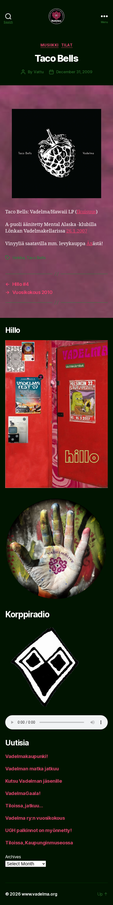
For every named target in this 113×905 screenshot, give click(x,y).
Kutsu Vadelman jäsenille (33, 781)
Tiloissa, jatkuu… (24, 805)
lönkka (18, 257)
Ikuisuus (86, 212)
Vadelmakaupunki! (26, 756)
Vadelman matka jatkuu (32, 768)
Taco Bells (36, 257)
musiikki (49, 45)
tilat (67, 45)
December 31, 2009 (74, 71)
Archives (13, 856)
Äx (89, 244)
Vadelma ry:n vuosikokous (35, 818)
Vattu (39, 71)
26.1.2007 (76, 231)
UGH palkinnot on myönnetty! (38, 830)
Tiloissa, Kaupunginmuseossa (39, 842)
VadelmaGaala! (22, 793)
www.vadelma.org (39, 894)
